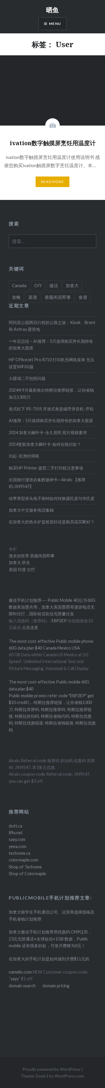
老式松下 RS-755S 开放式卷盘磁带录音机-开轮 (51, 408)
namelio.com (20, 971)
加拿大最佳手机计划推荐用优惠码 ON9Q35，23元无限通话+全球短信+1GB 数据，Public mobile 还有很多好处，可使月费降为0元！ (50, 938)
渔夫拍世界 (19, 555)
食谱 (82, 297)
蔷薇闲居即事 (58, 297)
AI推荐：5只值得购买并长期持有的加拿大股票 (51, 420)
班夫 (25, 562)
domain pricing (56, 985)
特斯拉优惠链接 (29, 722)
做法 (53, 285)
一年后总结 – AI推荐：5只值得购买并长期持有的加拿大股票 (51, 344)
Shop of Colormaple (27, 873)
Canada (19, 285)
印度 (21, 569)
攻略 (16, 297)
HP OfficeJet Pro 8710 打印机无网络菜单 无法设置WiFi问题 (51, 363)
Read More (52, 181)
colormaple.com (23, 859)
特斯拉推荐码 (53, 709)
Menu (55, 23)
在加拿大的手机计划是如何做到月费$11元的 (49, 958)
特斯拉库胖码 (27, 709)
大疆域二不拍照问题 (27, 378)
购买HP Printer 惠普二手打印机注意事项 (46, 467)
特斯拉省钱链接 (59, 722)
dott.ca (15, 825)
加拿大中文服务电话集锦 (31, 510)
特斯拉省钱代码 (55, 716)
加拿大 (72, 285)
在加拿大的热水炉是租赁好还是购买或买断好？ (51, 521)
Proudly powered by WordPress (51, 1069)
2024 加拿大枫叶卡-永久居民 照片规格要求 (48, 432)
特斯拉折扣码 (27, 716)
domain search (22, 985)
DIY (38, 285)
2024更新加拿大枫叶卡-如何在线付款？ (45, 444)
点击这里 (30, 627)
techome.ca (19, 853)
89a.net (16, 832)
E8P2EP (60, 620)
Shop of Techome (25, 866)
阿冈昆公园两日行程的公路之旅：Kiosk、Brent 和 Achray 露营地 (52, 326)
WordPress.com (69, 1075)
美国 (13, 569)
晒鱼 (52, 9)
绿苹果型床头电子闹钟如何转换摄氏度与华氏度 (51, 498)
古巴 (30, 569)
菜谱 (32, 297)
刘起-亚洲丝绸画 (24, 455)
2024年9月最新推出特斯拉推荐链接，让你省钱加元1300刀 (51, 393)
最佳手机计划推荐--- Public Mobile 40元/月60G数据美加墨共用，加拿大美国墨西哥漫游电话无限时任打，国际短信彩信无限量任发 (52, 607)
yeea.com (17, 846)
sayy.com (17, 839)
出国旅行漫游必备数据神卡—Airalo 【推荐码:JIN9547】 (47, 483)
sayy (14, 978)
